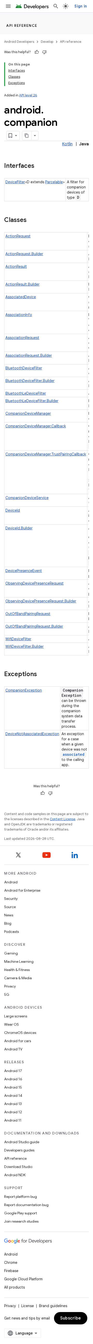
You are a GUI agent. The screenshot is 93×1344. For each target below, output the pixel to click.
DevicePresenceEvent (23, 570)
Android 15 (13, 1087)
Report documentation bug (26, 1204)
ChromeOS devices (20, 1032)
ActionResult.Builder (22, 284)
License (27, 1306)
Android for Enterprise (22, 890)
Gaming (11, 953)
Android (11, 882)
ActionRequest (17, 236)
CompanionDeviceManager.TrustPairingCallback (45, 454)
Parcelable (54, 182)
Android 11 (12, 1120)
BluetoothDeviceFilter (23, 368)
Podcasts (11, 931)
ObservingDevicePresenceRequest (34, 583)
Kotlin (67, 144)
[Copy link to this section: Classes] (32, 220)
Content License (62, 819)
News (8, 915)
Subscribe (70, 1318)
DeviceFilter (15, 182)
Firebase (11, 1270)
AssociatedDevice (20, 297)
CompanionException (23, 690)
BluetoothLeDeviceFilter (25, 393)
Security (11, 898)
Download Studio (18, 1166)
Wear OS (11, 1024)
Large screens (15, 1016)
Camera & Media (18, 978)
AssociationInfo (18, 314)
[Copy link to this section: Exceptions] (42, 674)
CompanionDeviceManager (28, 413)
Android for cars (17, 1041)
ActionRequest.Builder (24, 254)
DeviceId (12, 510)
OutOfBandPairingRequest (27, 613)
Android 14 (13, 1095)
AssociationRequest (22, 337)
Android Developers (19, 41)
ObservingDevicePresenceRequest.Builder (40, 601)
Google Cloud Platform (23, 1279)
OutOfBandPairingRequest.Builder (34, 626)
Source (10, 907)
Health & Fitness (17, 969)
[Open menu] (8, 6)
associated (73, 754)
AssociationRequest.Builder (28, 355)
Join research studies (21, 1221)
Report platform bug (20, 1196)
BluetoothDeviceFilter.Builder (30, 380)
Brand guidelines (53, 1306)
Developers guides (19, 1150)
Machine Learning (19, 961)
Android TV (13, 1049)
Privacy (10, 986)
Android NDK (15, 1175)
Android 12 (13, 1112)
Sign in (80, 6)
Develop (47, 41)
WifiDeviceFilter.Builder (24, 646)
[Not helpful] (44, 52)
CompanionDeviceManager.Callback (35, 426)
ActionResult (16, 266)
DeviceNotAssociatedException (32, 734)
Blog (7, 923)
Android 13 (13, 1103)
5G (6, 994)
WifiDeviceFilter (18, 639)
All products (14, 1287)
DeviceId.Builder (19, 528)
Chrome (10, 1262)
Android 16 (13, 1079)
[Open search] (56, 6)
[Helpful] (37, 52)
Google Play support (20, 1213)
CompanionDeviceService (27, 497)
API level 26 (28, 95)
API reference (21, 25)
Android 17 (13, 1070)
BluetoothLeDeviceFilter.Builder (31, 401)
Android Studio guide (21, 1142)
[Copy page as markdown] (27, 135)
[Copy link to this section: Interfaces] (39, 166)
